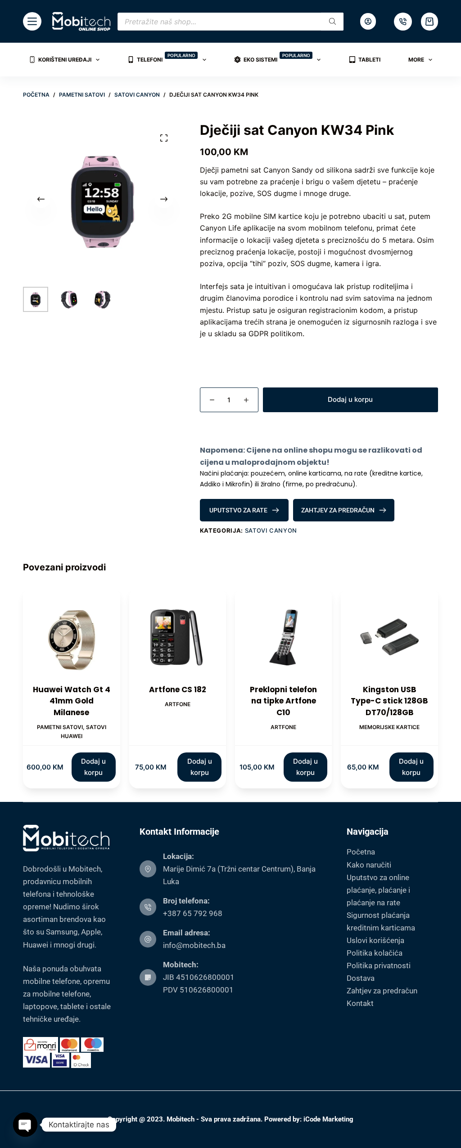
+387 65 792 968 (192, 913)
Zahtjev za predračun (382, 990)
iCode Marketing (328, 1119)
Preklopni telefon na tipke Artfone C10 (283, 701)
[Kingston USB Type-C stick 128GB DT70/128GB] (389, 635)
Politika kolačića (374, 952)
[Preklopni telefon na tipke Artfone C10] (283, 635)
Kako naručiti (369, 864)
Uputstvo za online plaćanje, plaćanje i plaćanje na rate (378, 890)
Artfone (177, 704)
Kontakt (360, 1003)
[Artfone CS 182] (177, 635)
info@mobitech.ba (194, 945)
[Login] (368, 21)
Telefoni (166, 58)
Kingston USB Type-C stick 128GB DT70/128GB (389, 701)
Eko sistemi (277, 58)
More (416, 59)
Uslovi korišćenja (375, 940)
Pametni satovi (60, 727)
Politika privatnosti (379, 965)
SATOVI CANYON (271, 530)
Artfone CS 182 (177, 689)
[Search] (332, 22)
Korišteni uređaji (64, 59)
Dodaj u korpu (350, 399)
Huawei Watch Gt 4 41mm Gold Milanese (71, 701)
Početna (361, 851)
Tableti (369, 59)
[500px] (403, 22)
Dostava (361, 978)
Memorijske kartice (389, 727)
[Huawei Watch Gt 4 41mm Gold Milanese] (71, 635)
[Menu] (32, 21)
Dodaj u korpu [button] (93, 767)
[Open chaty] (25, 1124)
